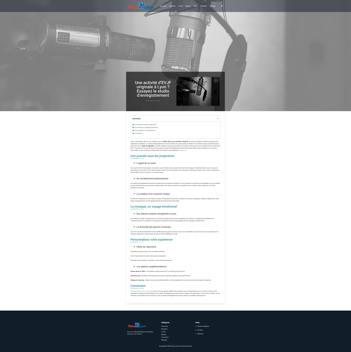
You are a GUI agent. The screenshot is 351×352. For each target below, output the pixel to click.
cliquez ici (183, 150)
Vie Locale (163, 6)
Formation (203, 6)
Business (172, 6)
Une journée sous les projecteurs (145, 124)
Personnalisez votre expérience (145, 130)
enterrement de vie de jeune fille (142, 291)
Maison (188, 6)
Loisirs (180, 6)
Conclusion (138, 133)
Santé (195, 6)
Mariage (212, 6)
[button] (222, 6)
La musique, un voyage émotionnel (146, 127)
